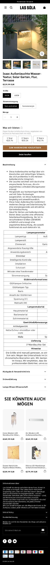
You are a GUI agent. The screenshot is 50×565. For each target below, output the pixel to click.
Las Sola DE (10, 561)
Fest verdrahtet (11, 106)
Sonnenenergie (28, 106)
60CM (16, 95)
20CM (7, 95)
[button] (5, 7)
